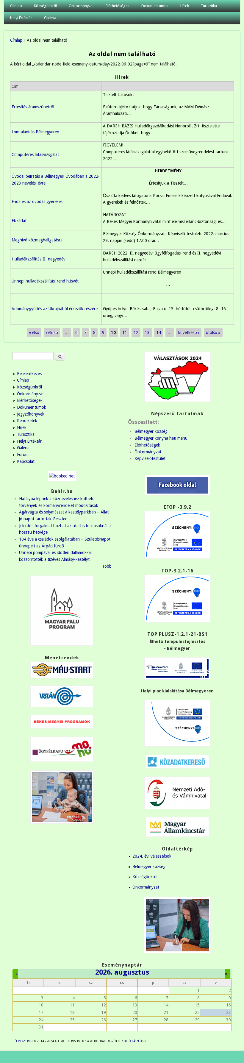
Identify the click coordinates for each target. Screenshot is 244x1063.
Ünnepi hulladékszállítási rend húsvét (45, 281)
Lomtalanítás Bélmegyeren (35, 131)
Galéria (50, 17)
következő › (188, 332)
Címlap (16, 6)
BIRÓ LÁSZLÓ (135, 1041)
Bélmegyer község (151, 431)
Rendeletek (27, 420)
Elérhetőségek (117, 6)
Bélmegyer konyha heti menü (160, 438)
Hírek (184, 6)
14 (158, 332)
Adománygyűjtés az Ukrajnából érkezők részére (55, 308)
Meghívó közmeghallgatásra (37, 240)
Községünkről (45, 6)
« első (34, 332)
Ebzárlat (19, 220)
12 (136, 332)
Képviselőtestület (149, 458)
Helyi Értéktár (21, 17)
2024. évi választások (151, 856)
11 (124, 332)
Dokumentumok (154, 6)
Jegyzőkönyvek (30, 414)
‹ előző (52, 332)
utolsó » (213, 332)
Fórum (23, 454)
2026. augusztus (122, 972)
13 (147, 332)
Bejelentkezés (29, 373)
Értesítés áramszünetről (33, 106)
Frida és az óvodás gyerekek (37, 201)
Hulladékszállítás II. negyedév (38, 259)
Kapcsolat (26, 461)
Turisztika (209, 6)
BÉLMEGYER (22, 1041)
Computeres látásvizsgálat (35, 154)
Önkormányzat (81, 6)
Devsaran (229, 1057)
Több (107, 566)
